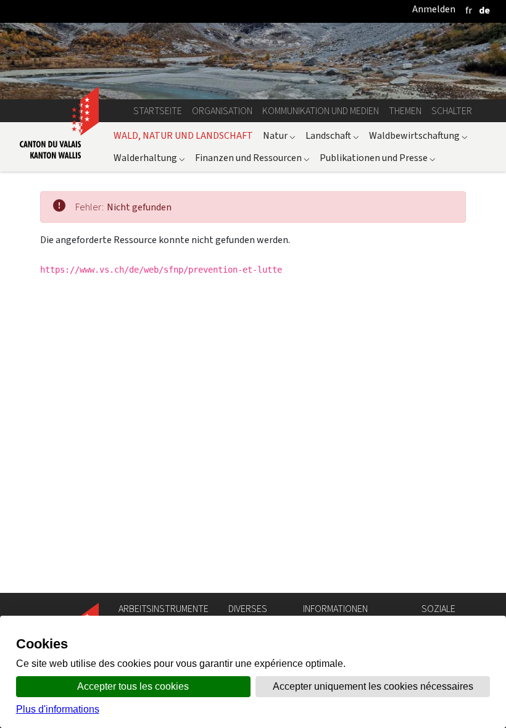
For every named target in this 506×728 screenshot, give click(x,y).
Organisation (222, 110)
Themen (405, 110)
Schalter (451, 110)
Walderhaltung (149, 157)
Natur (279, 135)
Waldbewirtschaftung (418, 135)
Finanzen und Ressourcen (252, 157)
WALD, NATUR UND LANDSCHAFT (183, 135)
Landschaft (332, 135)
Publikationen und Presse (378, 157)
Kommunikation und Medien (320, 110)
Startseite (157, 110)
